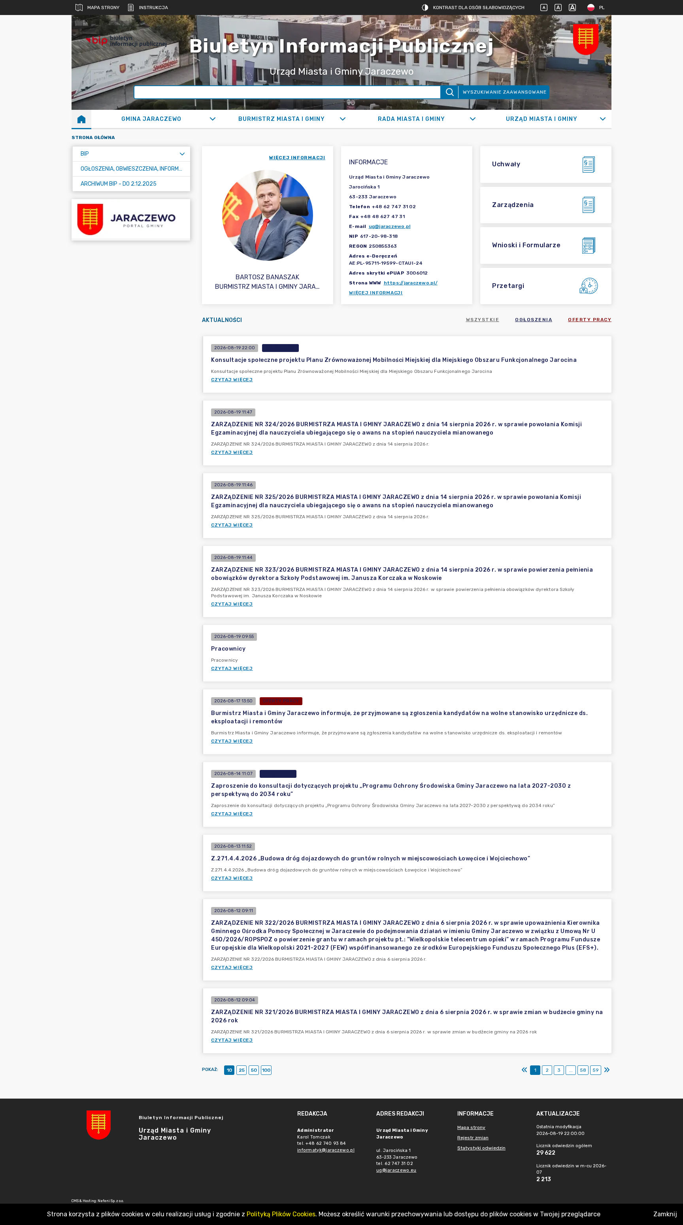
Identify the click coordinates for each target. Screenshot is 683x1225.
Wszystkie (483, 319)
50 (254, 1070)
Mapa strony (103, 7)
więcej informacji (297, 157)
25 (242, 1070)
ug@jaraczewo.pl (390, 226)
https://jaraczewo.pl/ (411, 283)
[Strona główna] (81, 119)
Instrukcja (153, 7)
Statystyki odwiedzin (481, 1148)
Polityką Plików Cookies (281, 1214)
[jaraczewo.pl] (131, 220)
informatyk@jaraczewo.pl (326, 1150)
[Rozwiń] (212, 119)
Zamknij (665, 1214)
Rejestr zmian (473, 1137)
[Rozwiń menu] (182, 154)
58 (583, 1070)
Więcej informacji (376, 292)
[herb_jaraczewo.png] (587, 41)
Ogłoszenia (533, 319)
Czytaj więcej (232, 379)
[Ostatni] (607, 1070)
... (571, 1070)
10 (229, 1070)
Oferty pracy (589, 319)
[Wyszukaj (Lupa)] (449, 92)
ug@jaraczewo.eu (396, 1170)
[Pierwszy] (524, 1070)
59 (595, 1070)
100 (266, 1070)
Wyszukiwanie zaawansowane (505, 92)
